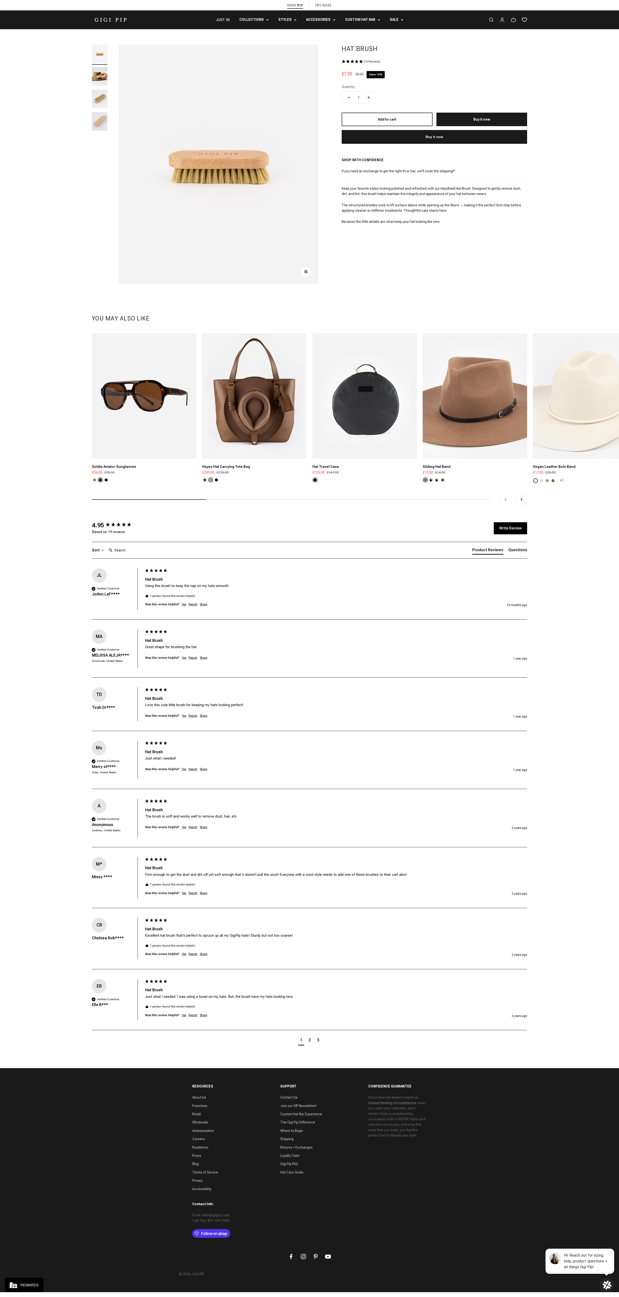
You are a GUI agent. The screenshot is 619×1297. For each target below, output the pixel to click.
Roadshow (200, 1147)
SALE (394, 20)
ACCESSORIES (318, 20)
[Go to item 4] (99, 122)
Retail (196, 1114)
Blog (195, 1164)
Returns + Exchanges (296, 1147)
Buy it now (434, 137)
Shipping (287, 1139)
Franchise (199, 1106)
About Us (199, 1097)
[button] (434, 62)
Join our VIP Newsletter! (298, 1106)
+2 (561, 480)
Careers (198, 1139)
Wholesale (200, 1122)
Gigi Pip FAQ (289, 1164)
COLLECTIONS (251, 20)
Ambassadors (203, 1131)
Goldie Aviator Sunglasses (114, 467)
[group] (117, 525)
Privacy (197, 1180)
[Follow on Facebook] (291, 1256)
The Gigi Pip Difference (297, 1122)
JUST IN (223, 20)
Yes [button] (184, 604)
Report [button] (193, 604)
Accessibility (202, 1189)
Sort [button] (96, 550)
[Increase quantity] (369, 97)
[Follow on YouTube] (328, 1256)
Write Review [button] (510, 528)
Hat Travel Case (325, 467)
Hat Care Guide (291, 1172)
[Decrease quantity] (349, 97)
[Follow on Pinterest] (315, 1256)
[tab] (487, 551)
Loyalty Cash (290, 1156)
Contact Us (289, 1097)
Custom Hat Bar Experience (301, 1114)
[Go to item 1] (99, 55)
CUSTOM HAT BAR (360, 20)
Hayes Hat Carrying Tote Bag (226, 467)
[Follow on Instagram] (303, 1256)
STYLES (285, 20)
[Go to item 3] (99, 100)
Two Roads (323, 5)
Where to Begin (291, 1131)
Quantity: (348, 87)
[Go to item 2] (99, 77)
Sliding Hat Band (436, 467)
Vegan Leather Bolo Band (554, 467)
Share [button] (203, 604)
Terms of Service (205, 1172)
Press (196, 1156)
